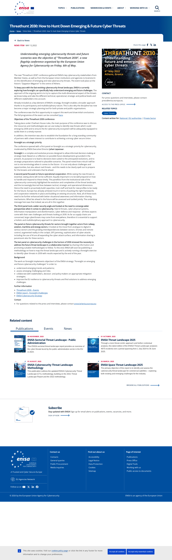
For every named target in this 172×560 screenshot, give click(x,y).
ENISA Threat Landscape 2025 (118, 340)
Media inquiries (57, 467)
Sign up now (53, 415)
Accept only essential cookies (140, 552)
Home (12, 31)
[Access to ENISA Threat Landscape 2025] (93, 344)
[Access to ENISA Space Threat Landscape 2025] (93, 369)
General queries (57, 460)
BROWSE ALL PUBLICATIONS (138, 385)
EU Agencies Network (25, 479)
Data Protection (96, 464)
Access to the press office (113, 104)
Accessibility (94, 457)
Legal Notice (94, 460)
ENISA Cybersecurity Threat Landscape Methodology (50, 366)
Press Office (132, 460)
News (19, 31)
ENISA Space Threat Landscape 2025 (122, 364)
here (61, 115)
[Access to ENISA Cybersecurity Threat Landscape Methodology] (20, 369)
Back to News (23, 40)
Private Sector (150, 118)
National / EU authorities (131, 118)
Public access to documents (139, 471)
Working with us (134, 467)
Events (48, 328)
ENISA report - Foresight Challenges (32, 293)
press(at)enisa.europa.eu (85, 303)
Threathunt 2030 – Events (27, 290)
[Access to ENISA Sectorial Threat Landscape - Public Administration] (20, 344)
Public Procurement (59, 464)
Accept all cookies (116, 552)
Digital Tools (132, 464)
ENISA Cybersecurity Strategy (29, 295)
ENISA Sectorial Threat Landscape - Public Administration (51, 341)
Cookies (92, 467)
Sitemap (92, 471)
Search (157, 11)
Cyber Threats (109, 113)
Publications (77, 8)
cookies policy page (59, 551)
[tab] (24, 329)
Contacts (54, 457)
